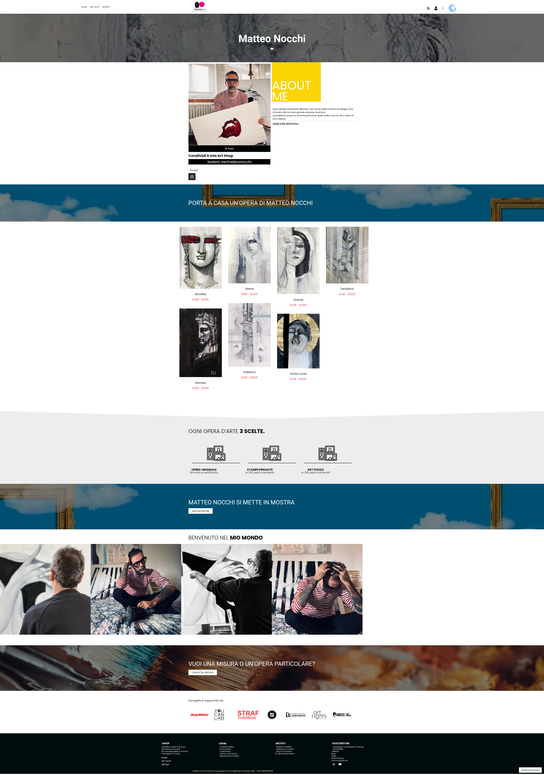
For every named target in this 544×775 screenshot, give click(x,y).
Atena (249, 289)
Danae (298, 300)
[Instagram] (192, 176)
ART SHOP (94, 7)
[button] (428, 8)
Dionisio (200, 383)
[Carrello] (442, 8)
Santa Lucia (298, 374)
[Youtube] (340, 764)
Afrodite (200, 294)
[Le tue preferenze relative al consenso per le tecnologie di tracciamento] (530, 770)
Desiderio (347, 289)
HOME (84, 7)
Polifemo (249, 372)
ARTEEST (106, 7)
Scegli (200, 303)
